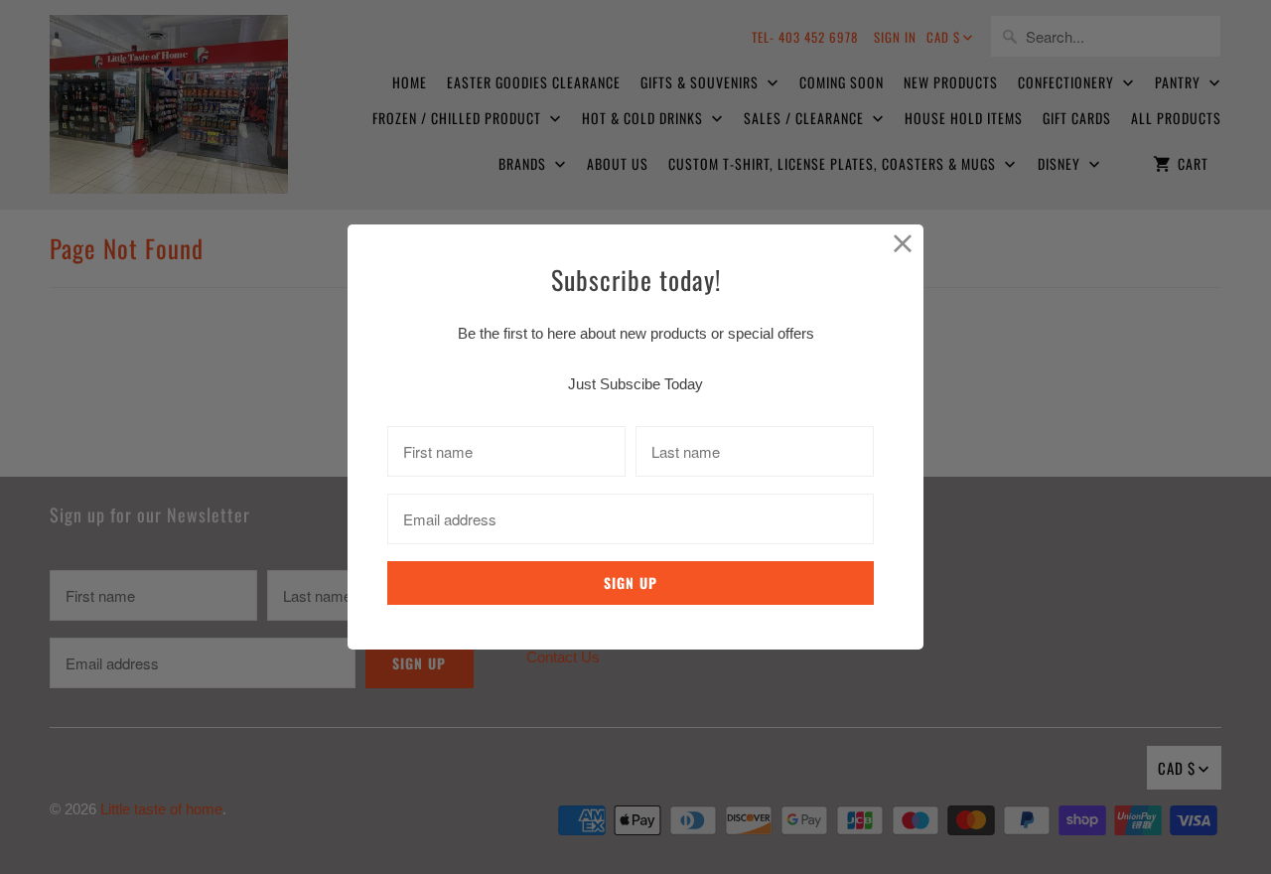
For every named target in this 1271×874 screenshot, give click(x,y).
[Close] (903, 244)
